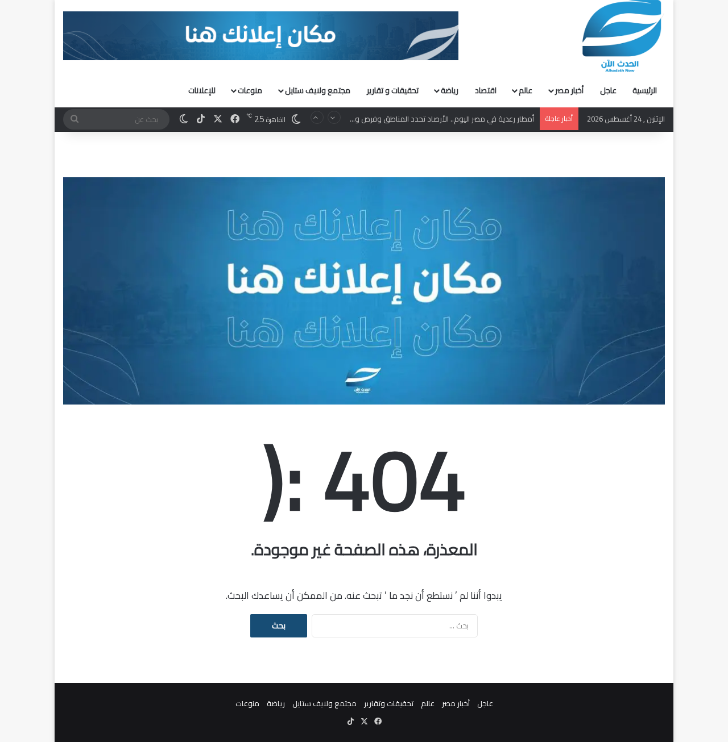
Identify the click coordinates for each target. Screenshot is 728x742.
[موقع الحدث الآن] (622, 36)
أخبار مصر (569, 90)
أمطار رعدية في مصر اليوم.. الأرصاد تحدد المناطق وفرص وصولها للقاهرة (421, 119)
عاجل (608, 90)
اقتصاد (486, 90)
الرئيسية (644, 90)
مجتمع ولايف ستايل (317, 90)
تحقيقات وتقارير (388, 703)
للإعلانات (202, 90)
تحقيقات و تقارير (393, 90)
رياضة (449, 90)
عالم (525, 90)
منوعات (250, 90)
